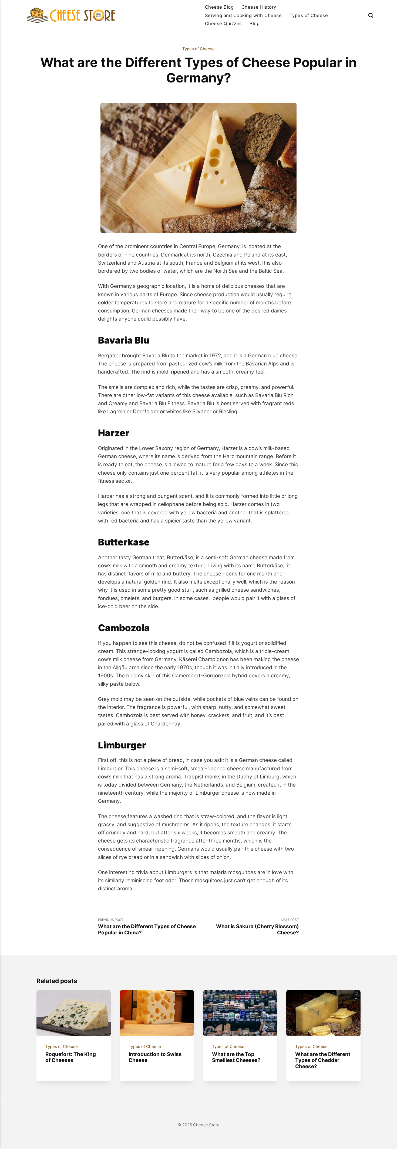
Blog (255, 23)
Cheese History (258, 7)
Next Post (257, 927)
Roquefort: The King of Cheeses (70, 1057)
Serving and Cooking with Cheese (243, 15)
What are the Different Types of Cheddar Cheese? (323, 1060)
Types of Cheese (309, 15)
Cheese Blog (219, 7)
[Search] (370, 15)
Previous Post (147, 927)
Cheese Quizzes (223, 23)
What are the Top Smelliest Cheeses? (236, 1057)
